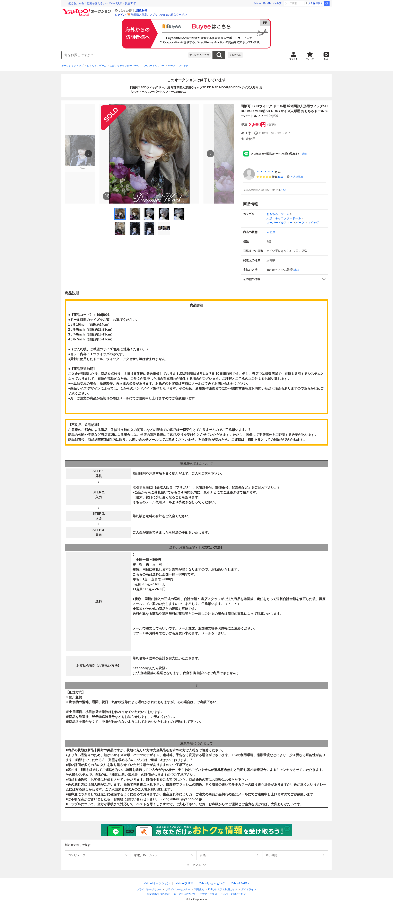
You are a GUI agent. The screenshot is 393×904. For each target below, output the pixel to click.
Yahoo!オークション (157, 883)
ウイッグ (183, 65)
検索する (219, 55)
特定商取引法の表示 (158, 894)
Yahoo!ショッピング (212, 883)
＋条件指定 (235, 55)
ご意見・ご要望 (208, 894)
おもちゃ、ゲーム (96, 65)
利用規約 (199, 889)
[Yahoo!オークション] (87, 10)
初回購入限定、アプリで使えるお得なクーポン (159, 14)
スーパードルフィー (153, 65)
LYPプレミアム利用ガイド (222, 889)
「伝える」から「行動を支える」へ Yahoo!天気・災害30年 (101, 3)
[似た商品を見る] (107, 196)
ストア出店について (185, 894)
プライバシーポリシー (149, 889)
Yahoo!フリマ (184, 883)
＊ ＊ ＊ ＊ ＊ (265, 171)
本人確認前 (297, 176)
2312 (280, 176)
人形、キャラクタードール (124, 65)
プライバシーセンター (178, 889)
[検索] (327, 3)
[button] (284, 279)
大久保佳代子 (315, 3)
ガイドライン (248, 889)
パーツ (171, 65)
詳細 (304, 153)
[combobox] (124, 55)
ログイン (120, 14)
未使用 (271, 232)
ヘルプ (277, 3)
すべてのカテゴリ (199, 55)
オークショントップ (72, 65)
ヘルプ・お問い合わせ (233, 894)
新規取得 (141, 10)
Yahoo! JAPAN (262, 3)
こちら (284, 189)
